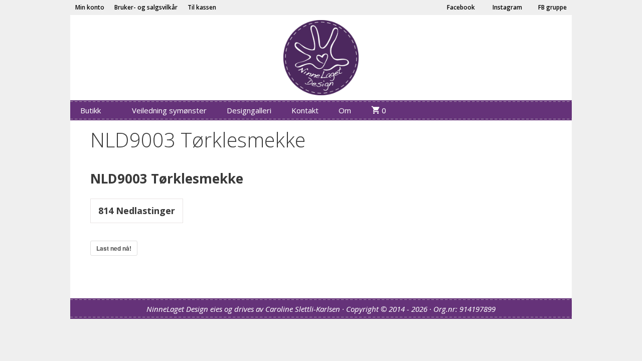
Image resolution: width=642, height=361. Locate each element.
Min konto (89, 7)
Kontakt (304, 110)
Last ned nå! (113, 248)
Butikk (90, 110)
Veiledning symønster (169, 110)
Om (345, 110)
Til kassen (202, 7)
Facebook (460, 7)
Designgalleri (249, 110)
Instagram (506, 7)
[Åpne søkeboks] (557, 110)
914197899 (477, 309)
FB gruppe (552, 7)
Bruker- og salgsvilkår (146, 7)
